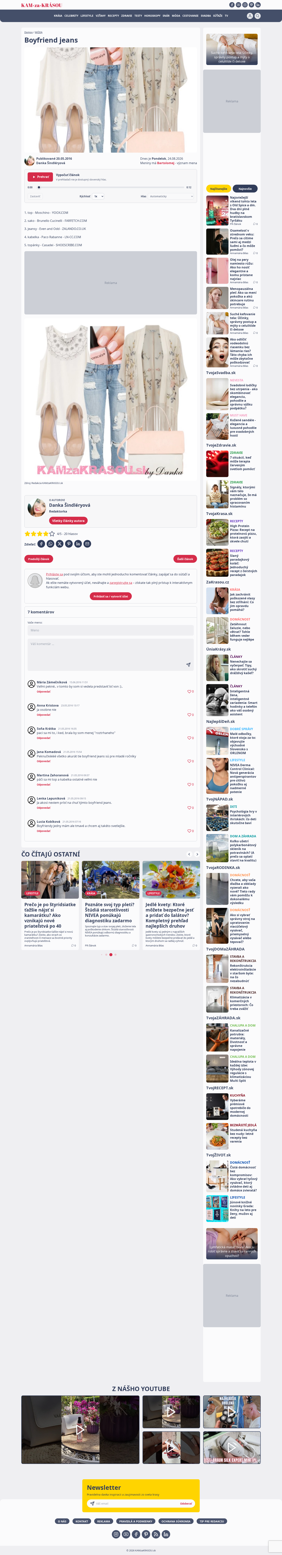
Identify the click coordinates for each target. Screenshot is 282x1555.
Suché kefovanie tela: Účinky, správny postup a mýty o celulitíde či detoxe (243, 321)
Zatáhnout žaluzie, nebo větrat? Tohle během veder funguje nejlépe (242, 631)
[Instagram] (245, 4)
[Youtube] (238, 4)
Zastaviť (35, 196)
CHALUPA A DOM (243, 1025)
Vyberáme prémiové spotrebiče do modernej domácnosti (240, 1107)
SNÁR (166, 15)
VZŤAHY (101, 15)
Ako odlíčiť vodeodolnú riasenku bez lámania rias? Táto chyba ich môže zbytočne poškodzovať (241, 350)
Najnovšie (245, 189)
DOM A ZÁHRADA (243, 836)
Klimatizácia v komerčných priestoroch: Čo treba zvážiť (241, 1003)
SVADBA (206, 15)
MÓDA (176, 15)
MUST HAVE (238, 415)
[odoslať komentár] (188, 665)
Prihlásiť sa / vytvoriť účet (111, 596)
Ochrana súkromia (176, 1521)
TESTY (138, 15)
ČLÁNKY (236, 657)
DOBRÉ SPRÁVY (241, 729)
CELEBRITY (71, 15)
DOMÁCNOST (240, 619)
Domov (28, 32)
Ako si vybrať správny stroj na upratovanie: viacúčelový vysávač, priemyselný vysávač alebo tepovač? (242, 928)
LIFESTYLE (87, 15)
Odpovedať (43, 691)
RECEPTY (113, 15)
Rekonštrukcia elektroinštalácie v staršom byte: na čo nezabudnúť (243, 973)
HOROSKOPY (152, 15)
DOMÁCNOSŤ (240, 875)
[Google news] (156, 1534)
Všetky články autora (68, 521)
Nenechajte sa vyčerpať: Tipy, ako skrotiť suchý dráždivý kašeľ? (243, 667)
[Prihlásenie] (250, 16)
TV (226, 15)
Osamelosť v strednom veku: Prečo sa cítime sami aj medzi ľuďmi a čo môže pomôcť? (242, 240)
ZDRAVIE (126, 15)
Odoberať (186, 1503)
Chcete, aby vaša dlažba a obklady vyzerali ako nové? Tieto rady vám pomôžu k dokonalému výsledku (243, 891)
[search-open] (258, 16)
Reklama (103, 1521)
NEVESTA (236, 380)
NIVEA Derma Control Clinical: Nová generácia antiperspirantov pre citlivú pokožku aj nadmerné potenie (243, 778)
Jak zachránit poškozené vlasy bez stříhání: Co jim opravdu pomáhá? (242, 602)
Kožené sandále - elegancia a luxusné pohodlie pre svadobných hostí (243, 427)
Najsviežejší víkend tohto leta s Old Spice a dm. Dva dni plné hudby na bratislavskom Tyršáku (243, 209)
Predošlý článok (38, 559)
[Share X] (59, 544)
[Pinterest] (251, 4)
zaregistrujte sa (121, 583)
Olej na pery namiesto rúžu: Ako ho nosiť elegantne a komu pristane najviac (241, 269)
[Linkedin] (258, 4)
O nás (62, 1521)
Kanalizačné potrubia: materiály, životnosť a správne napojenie (239, 1039)
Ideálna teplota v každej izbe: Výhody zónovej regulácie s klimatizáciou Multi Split (243, 1071)
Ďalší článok (185, 559)
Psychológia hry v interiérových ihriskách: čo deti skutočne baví (243, 817)
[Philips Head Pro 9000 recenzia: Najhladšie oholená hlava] (232, 1412)
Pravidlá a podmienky (135, 1521)
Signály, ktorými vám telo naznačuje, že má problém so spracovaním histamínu (243, 496)
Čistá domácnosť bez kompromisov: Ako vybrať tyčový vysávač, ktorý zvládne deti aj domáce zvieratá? (243, 1178)
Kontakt (82, 1521)
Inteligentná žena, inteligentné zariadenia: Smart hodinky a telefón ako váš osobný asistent (243, 702)
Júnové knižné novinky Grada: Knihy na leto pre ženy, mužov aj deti (243, 1209)
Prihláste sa (54, 574)
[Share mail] (87, 544)
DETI (233, 807)
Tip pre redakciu (212, 1521)
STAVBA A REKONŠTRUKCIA (243, 958)
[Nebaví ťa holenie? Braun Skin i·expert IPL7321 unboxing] (171, 1448)
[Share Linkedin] (78, 544)
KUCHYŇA (237, 1095)
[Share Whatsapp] (50, 544)
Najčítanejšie (218, 189)
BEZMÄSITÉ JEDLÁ (243, 1125)
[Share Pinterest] (69, 544)
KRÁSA (58, 15)
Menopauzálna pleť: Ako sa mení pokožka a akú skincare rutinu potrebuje (243, 296)
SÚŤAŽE (218, 15)
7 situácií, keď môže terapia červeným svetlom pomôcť (242, 463)
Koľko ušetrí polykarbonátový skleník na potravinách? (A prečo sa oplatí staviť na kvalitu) (243, 850)
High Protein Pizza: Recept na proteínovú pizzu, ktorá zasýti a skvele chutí (243, 533)
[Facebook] (232, 4)
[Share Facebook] (41, 544)
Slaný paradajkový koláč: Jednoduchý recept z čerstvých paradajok (243, 565)
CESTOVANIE (190, 15)
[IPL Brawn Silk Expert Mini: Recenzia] (232, 1448)
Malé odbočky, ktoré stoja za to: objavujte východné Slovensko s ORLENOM (243, 743)
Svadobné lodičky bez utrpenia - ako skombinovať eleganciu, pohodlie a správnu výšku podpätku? (244, 396)
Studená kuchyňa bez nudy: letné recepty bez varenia (243, 1135)
